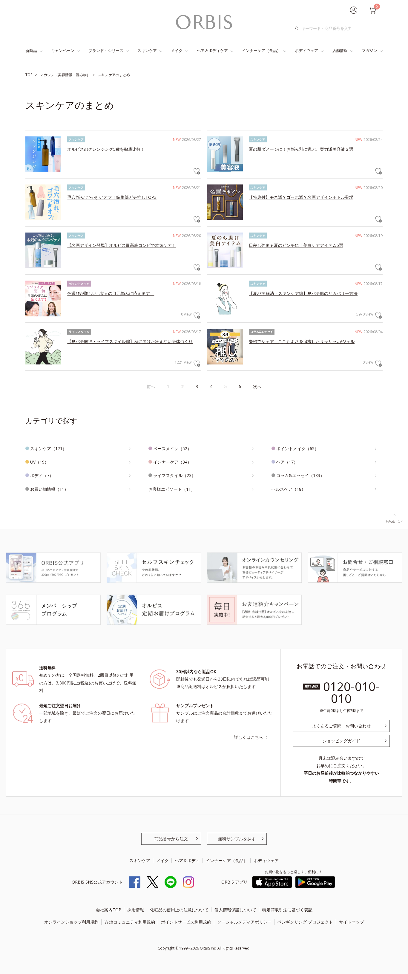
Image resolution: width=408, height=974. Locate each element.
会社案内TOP (108, 910)
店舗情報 (340, 50)
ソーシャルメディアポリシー (244, 922)
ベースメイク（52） (172, 448)
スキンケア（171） (48, 448)
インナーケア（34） (172, 462)
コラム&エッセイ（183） (300, 475)
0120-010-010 (351, 692)
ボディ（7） (41, 475)
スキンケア (147, 50)
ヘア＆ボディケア (212, 50)
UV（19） (39, 462)
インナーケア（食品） (261, 50)
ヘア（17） (287, 462)
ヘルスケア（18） (289, 489)
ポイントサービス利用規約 (186, 922)
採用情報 (135, 910)
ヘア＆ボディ (187, 860)
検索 (298, 28)
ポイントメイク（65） (297, 448)
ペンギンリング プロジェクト (305, 922)
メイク (176, 50)
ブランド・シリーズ (105, 50)
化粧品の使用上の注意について (179, 910)
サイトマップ (351, 922)
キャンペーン (62, 50)
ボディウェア (306, 50)
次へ (257, 386)
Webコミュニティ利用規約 (130, 922)
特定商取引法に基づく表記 (287, 910)
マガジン (369, 50)
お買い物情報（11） (49, 489)
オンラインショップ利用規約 (71, 922)
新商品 (31, 50)
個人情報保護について (235, 910)
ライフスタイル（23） (174, 475)
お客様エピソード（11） (171, 489)
